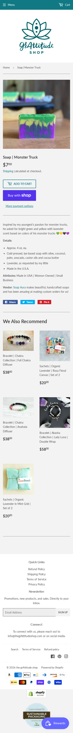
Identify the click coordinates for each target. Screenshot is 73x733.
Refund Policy (36, 569)
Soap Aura (19, 287)
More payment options (19, 206)
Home (6, 67)
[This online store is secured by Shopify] (37, 696)
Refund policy (51, 649)
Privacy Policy (36, 584)
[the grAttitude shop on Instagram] (66, 657)
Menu (11, 4)
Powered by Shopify (52, 667)
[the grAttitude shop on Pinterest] (59, 657)
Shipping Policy (36, 574)
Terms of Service (36, 579)
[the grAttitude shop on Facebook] (53, 657)
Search (14, 649)
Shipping (8, 171)
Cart (67, 4)
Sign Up (63, 612)
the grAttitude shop (27, 667)
